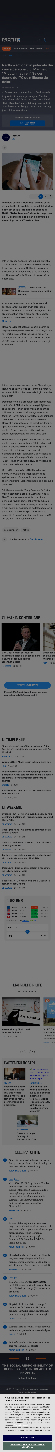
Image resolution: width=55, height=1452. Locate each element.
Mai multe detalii (21, 1425)
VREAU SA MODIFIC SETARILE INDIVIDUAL (27, 1446)
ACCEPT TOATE (28, 1437)
